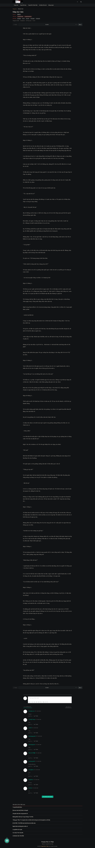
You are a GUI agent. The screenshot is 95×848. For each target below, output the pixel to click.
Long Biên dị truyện (17, 829)
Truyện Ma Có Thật (47, 842)
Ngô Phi (19, 14)
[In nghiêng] (31, 702)
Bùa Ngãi (19, 18)
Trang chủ (15, 8)
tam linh (27, 18)
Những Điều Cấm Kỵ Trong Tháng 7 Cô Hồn (23, 816)
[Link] (44, 702)
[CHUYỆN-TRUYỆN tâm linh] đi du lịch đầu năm (24, 823)
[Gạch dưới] (33, 702)
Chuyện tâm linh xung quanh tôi (20, 813)
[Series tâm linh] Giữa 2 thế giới (20, 810)
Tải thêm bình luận (47, 796)
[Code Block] (42, 702)
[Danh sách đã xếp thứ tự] (36, 702)
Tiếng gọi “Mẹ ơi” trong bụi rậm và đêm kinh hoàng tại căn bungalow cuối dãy (31, 820)
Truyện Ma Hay (23, 5)
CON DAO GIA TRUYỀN (18, 835)
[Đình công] (35, 702)
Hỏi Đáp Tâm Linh (43, 5)
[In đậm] (29, 702)
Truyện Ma (16, 5)
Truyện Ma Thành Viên (32, 5)
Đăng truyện (51, 5)
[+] (47, 701)
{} (45, 701)
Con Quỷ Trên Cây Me (18, 832)
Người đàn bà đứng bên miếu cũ (20, 826)
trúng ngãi (32, 18)
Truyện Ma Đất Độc (17, 807)
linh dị (23, 18)
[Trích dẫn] (40, 702)
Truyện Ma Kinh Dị (28, 16)
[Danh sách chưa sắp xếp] (38, 702)
